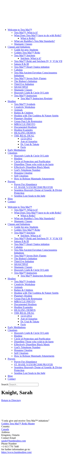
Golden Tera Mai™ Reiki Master (18, 423)
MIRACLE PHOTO (24, 124)
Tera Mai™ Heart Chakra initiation (32, 67)
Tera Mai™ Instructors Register (36, 98)
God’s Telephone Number (27, 170)
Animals (18, 110)
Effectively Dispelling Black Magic (32, 167)
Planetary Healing (23, 118)
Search (4, 384)
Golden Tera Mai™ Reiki (27, 52)
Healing (12, 101)
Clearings (12, 153)
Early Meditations (17, 150)
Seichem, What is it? (31, 58)
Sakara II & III (21, 64)
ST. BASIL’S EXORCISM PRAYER (33, 187)
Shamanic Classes (23, 44)
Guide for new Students (26, 49)
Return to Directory (11, 400)
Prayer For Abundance (25, 184)
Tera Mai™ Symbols (24, 104)
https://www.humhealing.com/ (16, 452)
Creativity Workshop (24, 107)
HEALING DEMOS (25, 132)
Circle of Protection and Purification (32, 161)
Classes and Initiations (19, 47)
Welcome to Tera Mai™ (20, 29)
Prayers (11, 181)
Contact (12, 201)
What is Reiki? (28, 38)
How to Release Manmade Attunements (34, 178)
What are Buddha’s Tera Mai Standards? (34, 41)
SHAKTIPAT (21, 87)
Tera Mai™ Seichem (24, 55)
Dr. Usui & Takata (30, 144)
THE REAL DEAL (24, 135)
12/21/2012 (26, 138)
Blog (10, 198)
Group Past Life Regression (28, 121)
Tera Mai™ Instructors (25, 95)
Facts (23, 147)
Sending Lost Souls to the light (29, 195)
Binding (18, 158)
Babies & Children (23, 112)
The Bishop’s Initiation (25, 81)
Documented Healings (25, 127)
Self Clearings (21, 175)
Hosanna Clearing (23, 173)
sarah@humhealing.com (13, 440)
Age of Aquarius (29, 141)
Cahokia (18, 69)
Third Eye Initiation (24, 84)
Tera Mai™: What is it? (26, 32)
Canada (5, 429)
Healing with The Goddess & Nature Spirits (36, 115)
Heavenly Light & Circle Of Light (31, 92)
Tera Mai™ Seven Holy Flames (30, 78)
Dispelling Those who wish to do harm (34, 164)
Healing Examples (23, 130)
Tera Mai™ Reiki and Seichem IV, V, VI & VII (38, 61)
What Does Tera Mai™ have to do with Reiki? (37, 35)
